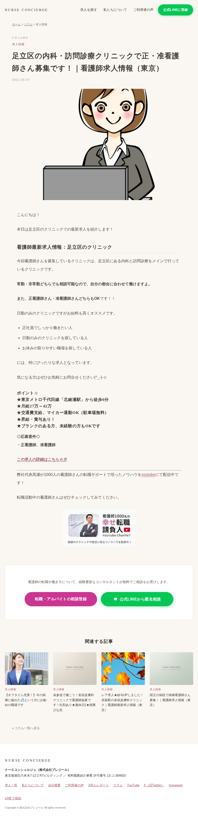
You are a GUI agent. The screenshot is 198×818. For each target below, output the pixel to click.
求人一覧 (11, 785)
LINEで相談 (13, 798)
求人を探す (88, 10)
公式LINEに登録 (175, 10)
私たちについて (115, 10)
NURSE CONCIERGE (26, 10)
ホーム (16, 24)
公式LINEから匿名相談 (140, 599)
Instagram (176, 785)
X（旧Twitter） (154, 785)
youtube (148, 475)
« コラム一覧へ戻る (26, 728)
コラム (28, 24)
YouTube (133, 785)
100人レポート (98, 785)
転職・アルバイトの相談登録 (61, 599)
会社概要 (54, 785)
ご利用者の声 (143, 10)
